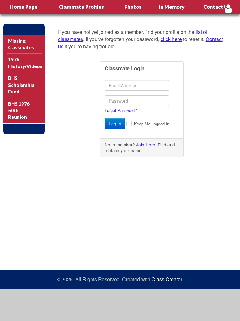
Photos (133, 7)
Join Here (145, 144)
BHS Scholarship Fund (21, 84)
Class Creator (167, 279)
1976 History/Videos (25, 62)
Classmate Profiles (81, 7)
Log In (115, 123)
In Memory (172, 7)
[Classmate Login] (228, 8)
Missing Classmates (21, 44)
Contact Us (216, 7)
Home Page (24, 7)
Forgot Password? (121, 110)
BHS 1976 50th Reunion (19, 110)
